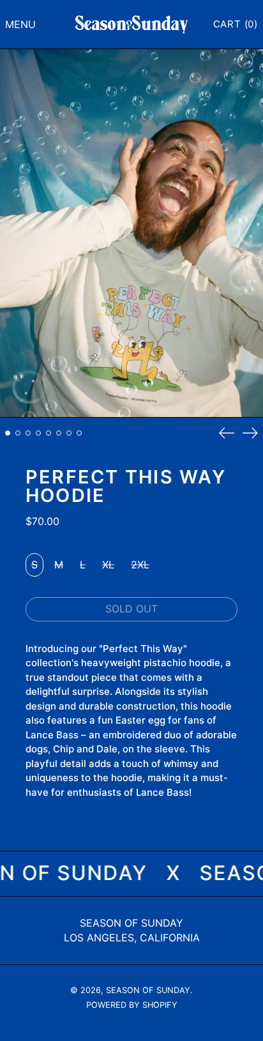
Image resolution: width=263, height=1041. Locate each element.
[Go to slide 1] (7, 433)
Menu (20, 24)
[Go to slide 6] (58, 433)
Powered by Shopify (131, 1005)
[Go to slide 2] (17, 433)
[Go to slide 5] (48, 433)
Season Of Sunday (131, 922)
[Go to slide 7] (68, 433)
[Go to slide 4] (38, 433)
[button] (235, 24)
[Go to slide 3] (28, 433)
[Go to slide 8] (79, 433)
